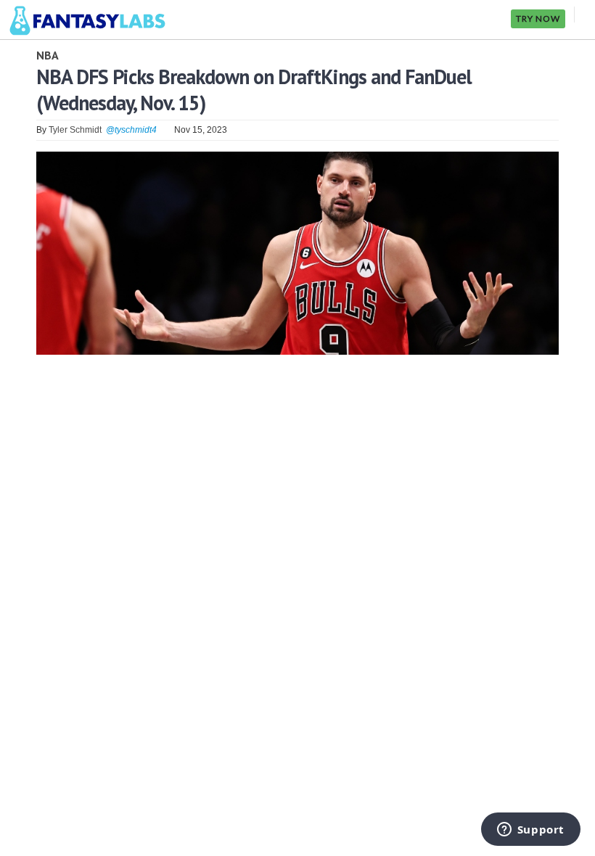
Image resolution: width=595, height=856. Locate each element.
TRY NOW (538, 18)
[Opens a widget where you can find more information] (530, 830)
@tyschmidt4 (131, 130)
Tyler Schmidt (75, 130)
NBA (47, 55)
